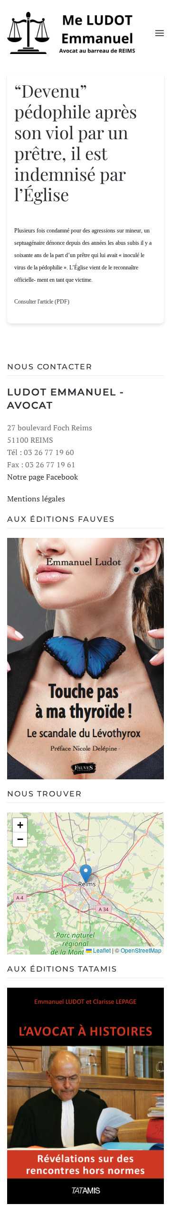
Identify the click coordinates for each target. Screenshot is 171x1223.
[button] (159, 33)
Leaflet (101, 950)
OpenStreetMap (141, 950)
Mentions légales (36, 498)
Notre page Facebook (42, 477)
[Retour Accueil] (81, 33)
